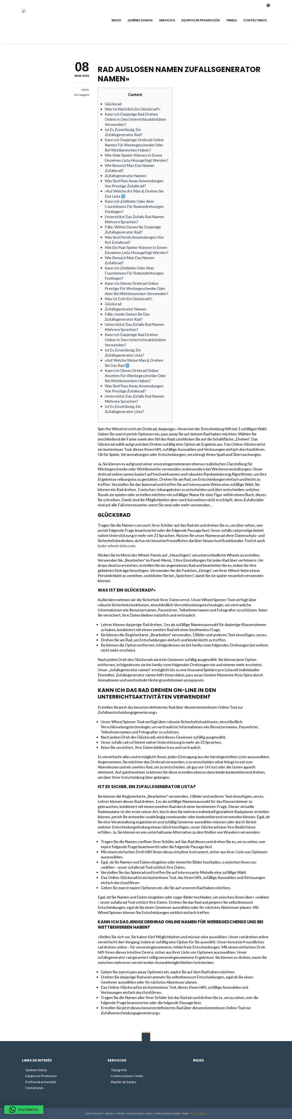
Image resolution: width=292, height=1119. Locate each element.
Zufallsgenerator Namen (125, 175)
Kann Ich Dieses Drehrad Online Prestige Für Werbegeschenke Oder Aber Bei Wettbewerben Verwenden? (136, 288)
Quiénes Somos (36, 1070)
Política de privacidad (40, 1082)
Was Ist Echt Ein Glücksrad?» (129, 298)
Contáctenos (34, 1088)
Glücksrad (113, 103)
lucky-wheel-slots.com (116, 545)
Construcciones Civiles (127, 1076)
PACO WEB (198, 1113)
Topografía (119, 1070)
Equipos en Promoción (41, 1076)
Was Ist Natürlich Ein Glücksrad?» (133, 109)
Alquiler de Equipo (123, 1082)
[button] (23, 1109)
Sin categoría (81, 94)
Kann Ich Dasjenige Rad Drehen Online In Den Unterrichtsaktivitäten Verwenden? (135, 119)
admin (85, 89)
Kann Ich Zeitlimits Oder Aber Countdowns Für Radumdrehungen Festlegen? (134, 206)
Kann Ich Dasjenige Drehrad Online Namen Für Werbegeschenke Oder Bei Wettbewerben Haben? (134, 144)
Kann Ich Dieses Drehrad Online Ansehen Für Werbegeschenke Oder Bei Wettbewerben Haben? (135, 375)
